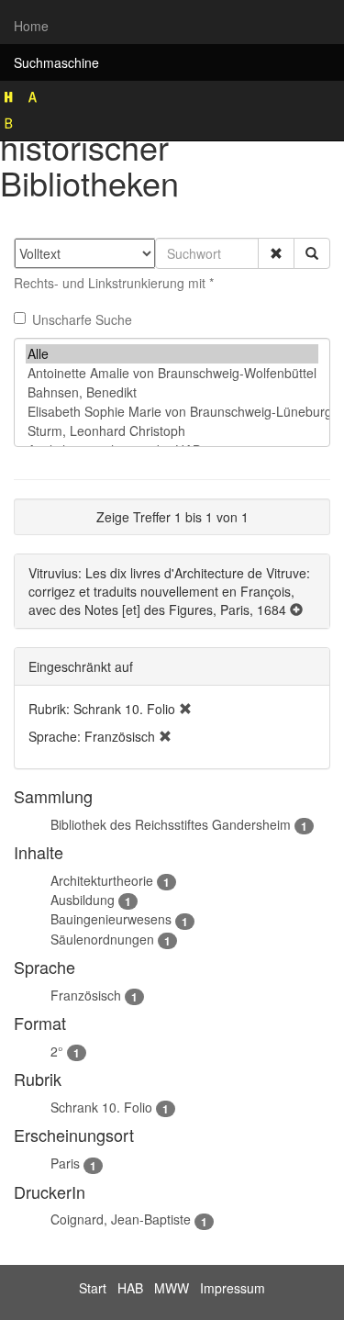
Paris (65, 1163)
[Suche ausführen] (312, 253)
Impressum (232, 1288)
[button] (276, 253)
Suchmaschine (56, 62)
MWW (171, 1288)
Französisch (85, 995)
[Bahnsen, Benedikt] (172, 392)
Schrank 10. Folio (101, 1107)
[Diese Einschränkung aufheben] (185, 708)
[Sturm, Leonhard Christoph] (172, 431)
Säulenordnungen (102, 939)
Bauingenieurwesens (111, 919)
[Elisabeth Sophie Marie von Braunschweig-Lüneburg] (172, 411)
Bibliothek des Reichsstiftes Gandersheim (170, 824)
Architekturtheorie (101, 880)
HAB (130, 1288)
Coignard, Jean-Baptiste (120, 1219)
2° (56, 1051)
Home (31, 26)
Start (92, 1288)
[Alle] (172, 354)
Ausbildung (82, 899)
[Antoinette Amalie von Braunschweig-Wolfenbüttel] (172, 373)
